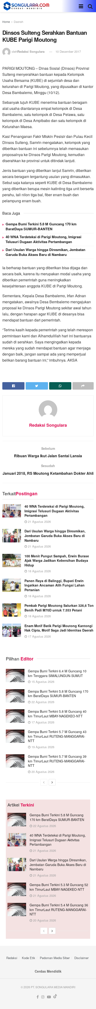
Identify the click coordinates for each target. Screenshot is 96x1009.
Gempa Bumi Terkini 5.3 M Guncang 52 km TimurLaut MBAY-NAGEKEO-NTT (59, 887)
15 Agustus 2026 (42, 681)
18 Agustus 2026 (39, 571)
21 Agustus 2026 (39, 521)
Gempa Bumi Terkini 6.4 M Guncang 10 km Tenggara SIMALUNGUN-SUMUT (57, 673)
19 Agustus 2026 (42, 747)
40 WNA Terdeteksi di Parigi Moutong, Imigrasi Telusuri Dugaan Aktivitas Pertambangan (43, 239)
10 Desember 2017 (68, 51)
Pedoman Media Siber (55, 958)
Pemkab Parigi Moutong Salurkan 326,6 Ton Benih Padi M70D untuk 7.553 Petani (59, 607)
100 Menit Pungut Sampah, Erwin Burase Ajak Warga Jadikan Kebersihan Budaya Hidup (56, 560)
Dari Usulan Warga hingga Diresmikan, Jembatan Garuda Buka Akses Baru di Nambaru (45, 252)
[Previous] (43, 782)
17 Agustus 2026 (39, 636)
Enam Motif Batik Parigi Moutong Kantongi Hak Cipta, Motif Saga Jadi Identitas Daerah (58, 628)
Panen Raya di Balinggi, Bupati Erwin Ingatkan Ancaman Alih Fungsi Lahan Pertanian (54, 585)
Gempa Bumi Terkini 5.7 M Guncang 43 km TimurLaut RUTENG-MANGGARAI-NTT (57, 736)
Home (6, 22)
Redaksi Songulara (31, 51)
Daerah (18, 22)
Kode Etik (28, 958)
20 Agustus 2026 (42, 771)
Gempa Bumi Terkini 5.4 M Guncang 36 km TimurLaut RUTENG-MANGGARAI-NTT (59, 909)
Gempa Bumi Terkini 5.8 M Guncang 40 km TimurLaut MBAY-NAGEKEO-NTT (57, 713)
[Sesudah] (52, 782)
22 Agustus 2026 (42, 702)
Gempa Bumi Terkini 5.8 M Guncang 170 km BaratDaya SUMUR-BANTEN (41, 226)
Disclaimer (81, 958)
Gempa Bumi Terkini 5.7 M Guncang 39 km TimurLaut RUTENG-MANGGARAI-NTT (57, 761)
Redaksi (11, 958)
